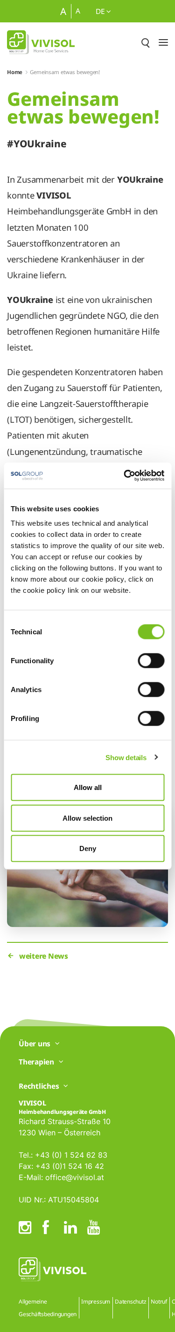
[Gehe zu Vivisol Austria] (41, 42)
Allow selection (87, 818)
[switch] (151, 660)
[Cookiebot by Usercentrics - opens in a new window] (124, 476)
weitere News (43, 956)
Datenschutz (130, 1301)
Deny (87, 848)
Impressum (95, 1301)
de (101, 11)
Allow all (88, 787)
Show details (125, 757)
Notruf (159, 1301)
